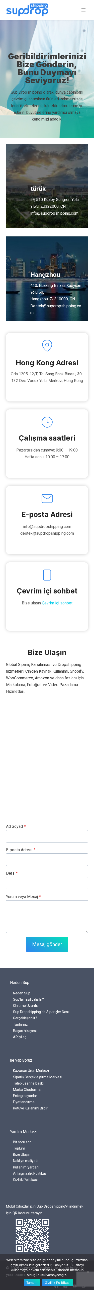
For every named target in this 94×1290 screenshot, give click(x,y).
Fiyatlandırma (24, 1102)
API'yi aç (19, 1037)
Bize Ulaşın (21, 1155)
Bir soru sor (22, 1142)
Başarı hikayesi (25, 1031)
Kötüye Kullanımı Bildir (30, 1108)
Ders (12, 873)
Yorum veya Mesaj (23, 896)
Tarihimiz (20, 1025)
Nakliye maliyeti (25, 1161)
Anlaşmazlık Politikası (30, 1173)
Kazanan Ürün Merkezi (31, 1071)
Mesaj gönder (47, 944)
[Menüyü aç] (83, 10)
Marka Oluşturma (27, 1090)
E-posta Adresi (20, 849)
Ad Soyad (16, 826)
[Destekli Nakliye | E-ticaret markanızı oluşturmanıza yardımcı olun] (27, 10)
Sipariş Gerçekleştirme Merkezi (37, 1077)
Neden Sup (21, 993)
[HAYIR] (87, 1271)
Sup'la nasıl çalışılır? (28, 999)
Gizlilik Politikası (25, 1180)
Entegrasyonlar (25, 1096)
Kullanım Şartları (26, 1167)
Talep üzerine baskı (28, 1083)
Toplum (19, 1148)
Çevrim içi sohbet (57, 603)
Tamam (31, 1283)
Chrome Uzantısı (26, 1006)
